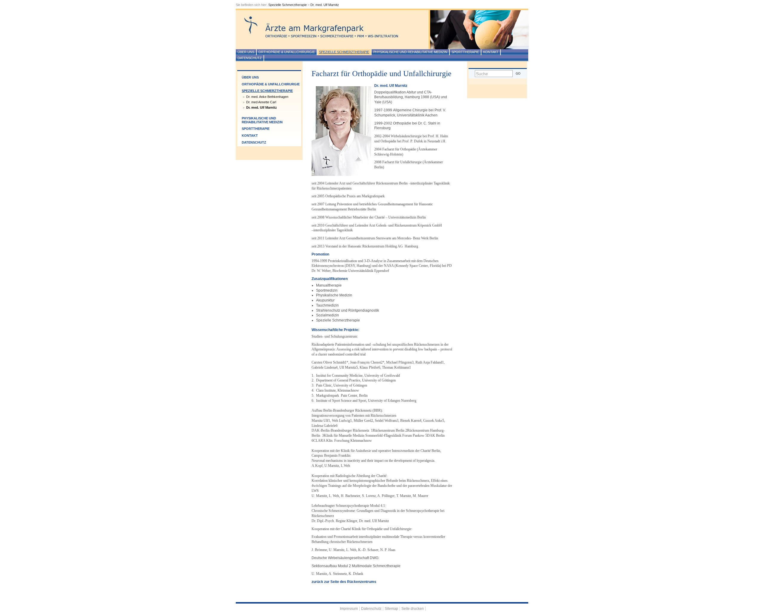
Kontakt (490, 52)
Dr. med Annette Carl (261, 102)
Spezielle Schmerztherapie (287, 5)
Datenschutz (250, 58)
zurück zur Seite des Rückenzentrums (344, 582)
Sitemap (391, 609)
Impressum (349, 609)
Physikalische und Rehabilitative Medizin (410, 52)
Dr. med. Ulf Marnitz (324, 5)
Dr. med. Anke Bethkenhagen (267, 97)
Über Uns (246, 52)
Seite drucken (412, 609)
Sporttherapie (465, 52)
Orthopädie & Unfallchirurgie (286, 52)
